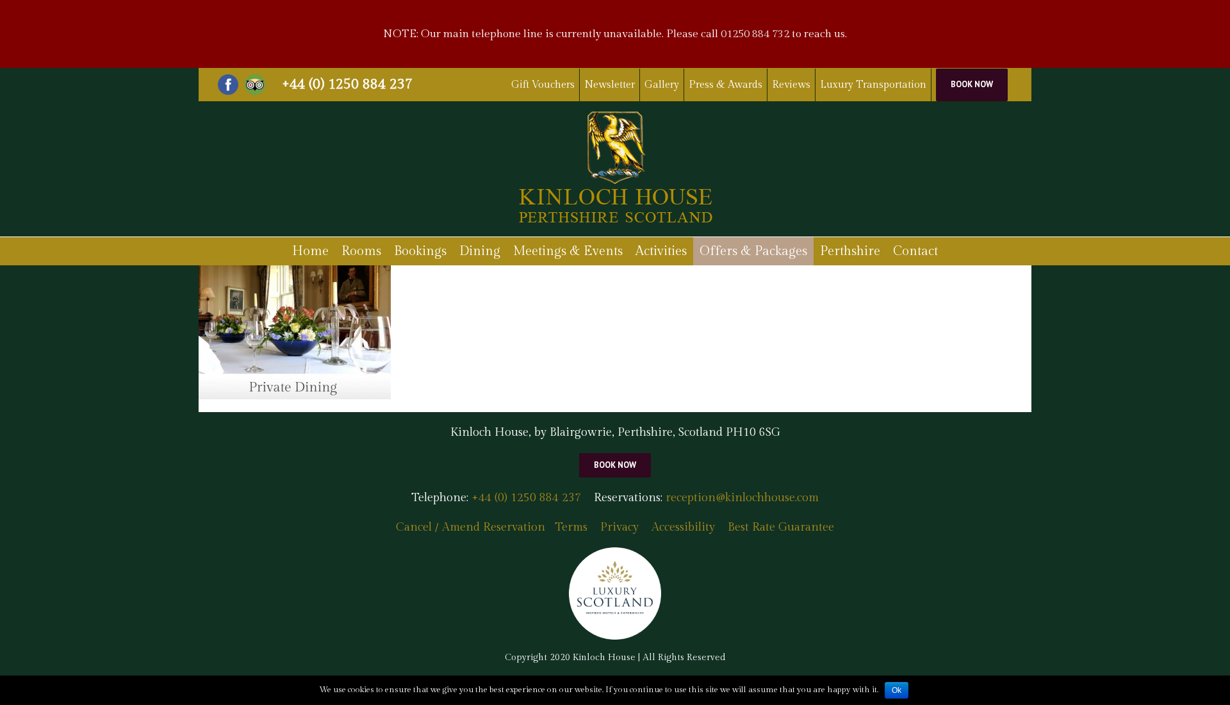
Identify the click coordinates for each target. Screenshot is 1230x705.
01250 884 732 (755, 34)
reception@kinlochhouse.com (742, 497)
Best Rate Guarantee (781, 527)
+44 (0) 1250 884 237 (347, 84)
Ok (896, 690)
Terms (571, 527)
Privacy (619, 527)
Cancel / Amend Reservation (470, 527)
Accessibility (683, 527)
